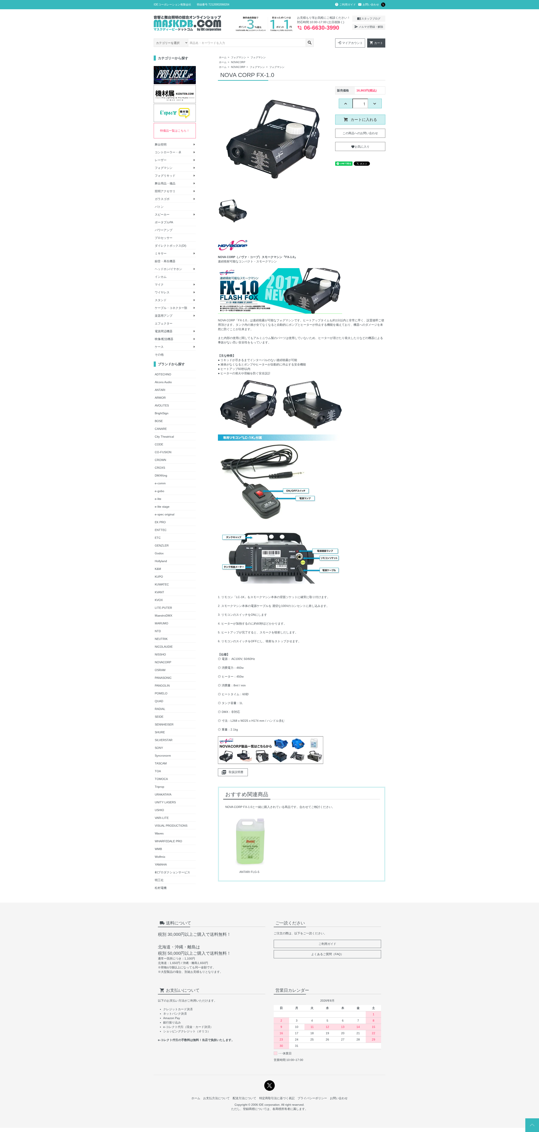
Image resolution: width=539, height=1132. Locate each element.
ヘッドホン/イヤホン (168, 269)
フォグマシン (238, 57)
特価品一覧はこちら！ (174, 130)
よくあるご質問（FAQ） (327, 954)
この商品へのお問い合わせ (360, 133)
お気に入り (360, 146)
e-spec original (164, 514)
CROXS (160, 467)
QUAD (159, 701)
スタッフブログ (368, 18)
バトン (159, 206)
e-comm (160, 483)
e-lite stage (162, 506)
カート (376, 43)
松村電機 (161, 888)
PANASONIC (163, 677)
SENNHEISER (164, 724)
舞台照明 (161, 144)
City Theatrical (164, 436)
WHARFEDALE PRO (168, 841)
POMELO (161, 693)
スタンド (161, 300)
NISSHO (160, 654)
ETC (158, 537)
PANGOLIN (162, 685)
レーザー (161, 160)
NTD (158, 631)
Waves (159, 833)
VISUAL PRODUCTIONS (171, 825)
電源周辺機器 (163, 331)
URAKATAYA (163, 794)
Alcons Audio (163, 382)
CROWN (160, 460)
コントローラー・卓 (168, 152)
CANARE (161, 428)
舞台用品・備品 (165, 183)
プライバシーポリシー (312, 1098)
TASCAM (161, 763)
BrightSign (161, 413)
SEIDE (159, 716)
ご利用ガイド (345, 4)
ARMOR (160, 397)
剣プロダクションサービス (172, 872)
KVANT (159, 592)
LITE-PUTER (163, 607)
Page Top (532, 1125)
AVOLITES (162, 405)
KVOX (159, 600)
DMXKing (161, 475)
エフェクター (163, 323)
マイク (159, 284)
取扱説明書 (232, 772)
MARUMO (161, 623)
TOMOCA (161, 779)
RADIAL (160, 709)
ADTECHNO (163, 374)
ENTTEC (161, 530)
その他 (159, 354)
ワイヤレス (162, 292)
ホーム (223, 57)
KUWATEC (162, 584)
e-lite (158, 498)
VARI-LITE (162, 818)
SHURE (160, 732)
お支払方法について (216, 1098)
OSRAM (160, 670)
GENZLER (162, 545)
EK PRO (160, 522)
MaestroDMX (163, 615)
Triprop (159, 786)
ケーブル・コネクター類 (171, 308)
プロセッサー (163, 238)
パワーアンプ (163, 230)
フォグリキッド (165, 175)
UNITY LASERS (165, 802)
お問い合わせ (368, 4)
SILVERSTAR (163, 740)
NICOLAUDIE (164, 646)
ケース (159, 346)
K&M (158, 569)
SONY (159, 747)
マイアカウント (350, 43)
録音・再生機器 (165, 261)
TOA (158, 771)
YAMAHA (161, 864)
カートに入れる (363, 119)
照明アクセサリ (165, 191)
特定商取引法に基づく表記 (277, 1098)
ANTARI (160, 390)
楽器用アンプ (163, 315)
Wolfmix (160, 856)
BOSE (159, 421)
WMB (158, 849)
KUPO (159, 576)
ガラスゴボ (162, 199)
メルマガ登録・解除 (368, 27)
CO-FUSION (163, 452)
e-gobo (159, 491)
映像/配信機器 (164, 339)
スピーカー (162, 214)
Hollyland (161, 561)
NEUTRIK (161, 639)
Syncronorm (163, 755)
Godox (159, 553)
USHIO (159, 810)
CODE (159, 444)
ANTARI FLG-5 (249, 872)
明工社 (159, 880)
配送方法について (244, 1098)
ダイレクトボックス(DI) (170, 245)
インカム (161, 276)
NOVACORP (238, 62)
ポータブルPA (164, 222)
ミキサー (161, 253)
